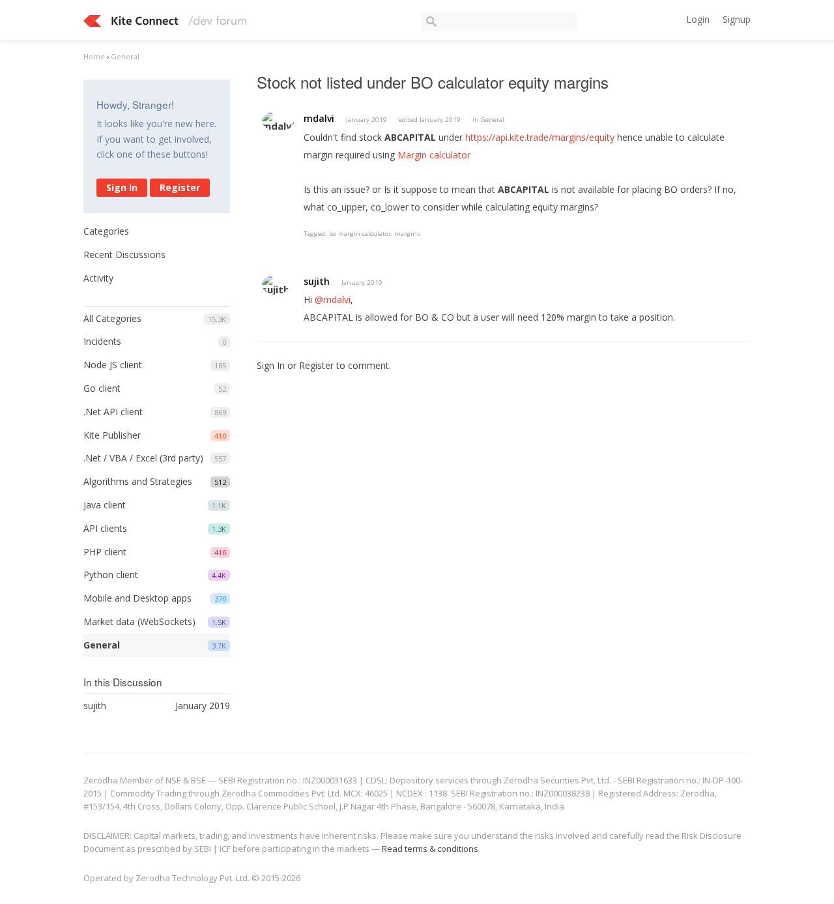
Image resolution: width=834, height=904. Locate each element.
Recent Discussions (124, 254)
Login (698, 19)
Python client (110, 574)
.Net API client (113, 411)
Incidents (102, 341)
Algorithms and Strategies (137, 481)
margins (407, 233)
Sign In (121, 187)
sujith (317, 281)
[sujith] (275, 284)
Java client (104, 505)
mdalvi (319, 118)
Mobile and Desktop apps (137, 598)
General (101, 645)
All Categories (112, 318)
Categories (106, 231)
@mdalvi (333, 299)
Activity (98, 278)
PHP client (104, 552)
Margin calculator (433, 155)
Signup (737, 19)
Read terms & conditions (430, 848)
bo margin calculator (360, 233)
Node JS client (112, 364)
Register (180, 187)
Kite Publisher (112, 435)
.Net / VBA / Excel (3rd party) (143, 458)
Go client (102, 388)
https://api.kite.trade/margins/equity (539, 137)
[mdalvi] (278, 121)
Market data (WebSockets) (139, 621)
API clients (105, 528)
